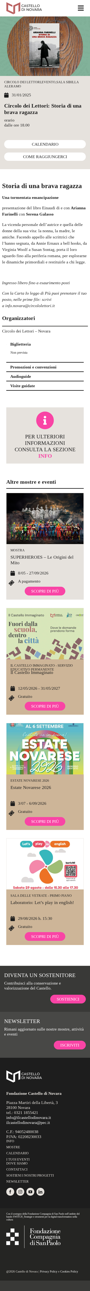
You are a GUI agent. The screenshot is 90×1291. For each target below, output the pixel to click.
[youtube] (30, 1192)
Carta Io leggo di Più (32, 293)
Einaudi (48, 208)
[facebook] (10, 1192)
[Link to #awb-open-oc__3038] (81, 8)
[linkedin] (40, 1192)
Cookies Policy (69, 1271)
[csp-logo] (33, 1227)
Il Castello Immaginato (31, 672)
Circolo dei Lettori (22, 82)
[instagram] (20, 1192)
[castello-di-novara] (24, 4)
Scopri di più (45, 591)
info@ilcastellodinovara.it (28, 1117)
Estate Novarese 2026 (29, 780)
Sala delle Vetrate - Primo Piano (41, 895)
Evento (48, 82)
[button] (45, 344)
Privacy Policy (48, 1271)
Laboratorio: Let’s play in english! (42, 902)
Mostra (17, 550)
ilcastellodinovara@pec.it (28, 1122)
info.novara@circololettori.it (30, 305)
